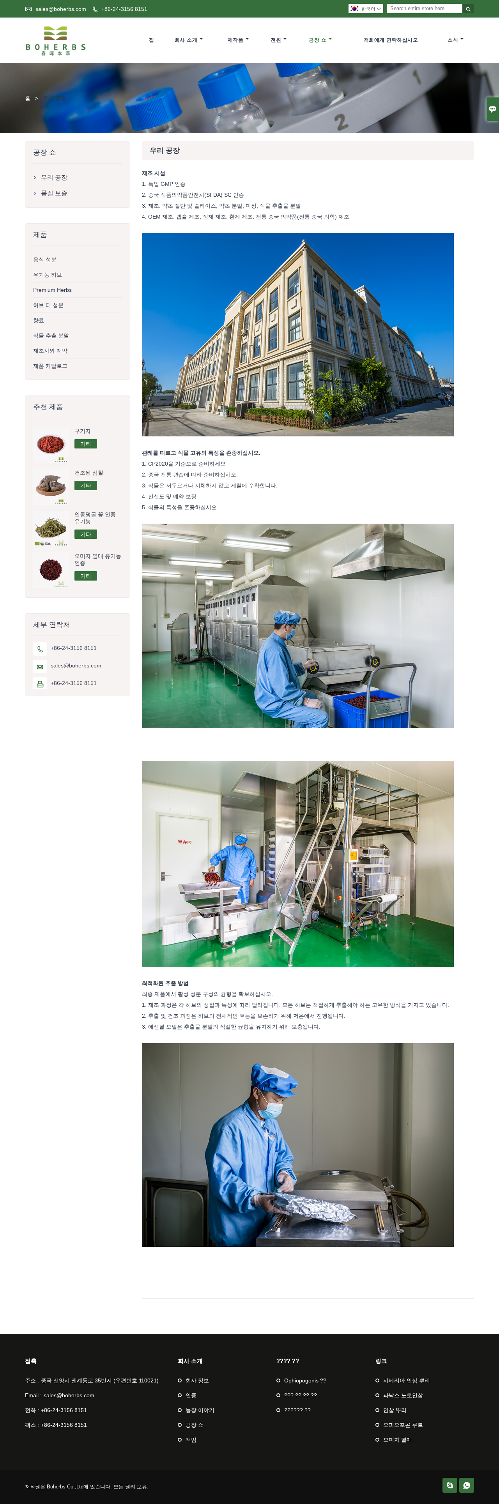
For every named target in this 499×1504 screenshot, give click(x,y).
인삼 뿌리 (395, 1410)
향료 (38, 320)
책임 (191, 1440)
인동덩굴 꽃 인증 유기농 (95, 517)
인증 (191, 1395)
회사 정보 (197, 1380)
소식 (453, 40)
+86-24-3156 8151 (124, 9)
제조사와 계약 (50, 351)
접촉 (31, 1360)
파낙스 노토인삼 (403, 1395)
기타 (85, 444)
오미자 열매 (397, 1440)
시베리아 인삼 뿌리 (406, 1380)
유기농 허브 (47, 275)
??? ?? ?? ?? (300, 1395)
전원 (276, 40)
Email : (33, 1395)
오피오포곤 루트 (403, 1425)
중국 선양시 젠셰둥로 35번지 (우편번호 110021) (100, 1380)
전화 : (32, 1410)
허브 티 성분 (48, 305)
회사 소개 (186, 40)
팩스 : (32, 1425)
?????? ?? (297, 1410)
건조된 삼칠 (88, 473)
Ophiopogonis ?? (305, 1380)
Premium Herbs (52, 290)
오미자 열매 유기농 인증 (97, 559)
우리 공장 (54, 177)
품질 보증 (54, 193)
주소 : (32, 1380)
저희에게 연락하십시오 (391, 40)
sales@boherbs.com (60, 9)
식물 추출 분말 (51, 335)
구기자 (82, 431)
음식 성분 (45, 259)
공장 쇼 (317, 40)
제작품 (236, 40)
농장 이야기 (200, 1410)
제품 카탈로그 (50, 366)
